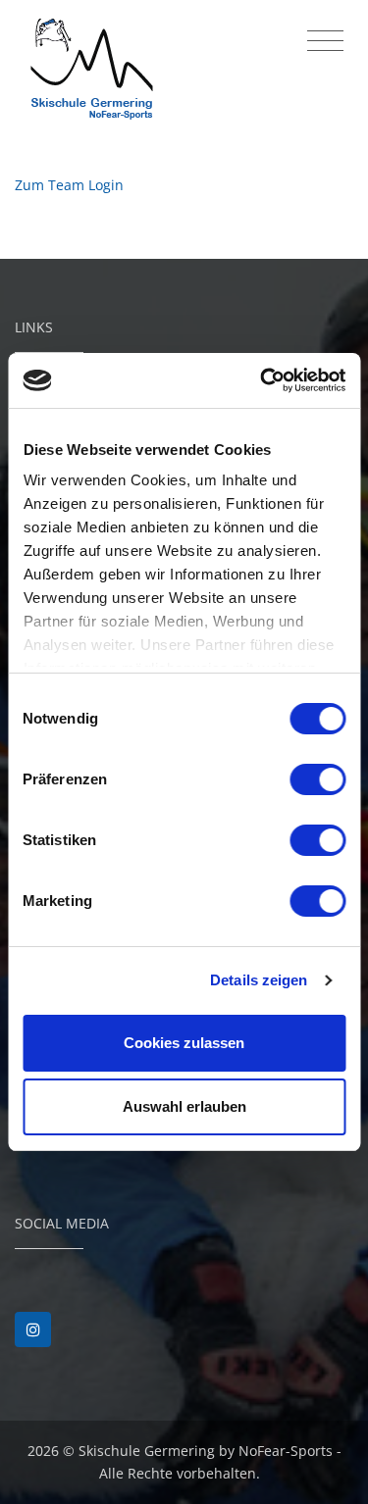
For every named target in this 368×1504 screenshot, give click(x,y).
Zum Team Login (69, 184)
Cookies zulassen (184, 1042)
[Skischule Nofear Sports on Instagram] (33, 1330)
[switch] (317, 779)
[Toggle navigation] (325, 41)
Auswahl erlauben (184, 1106)
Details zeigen (258, 980)
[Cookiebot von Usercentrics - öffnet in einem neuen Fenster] (262, 380)
